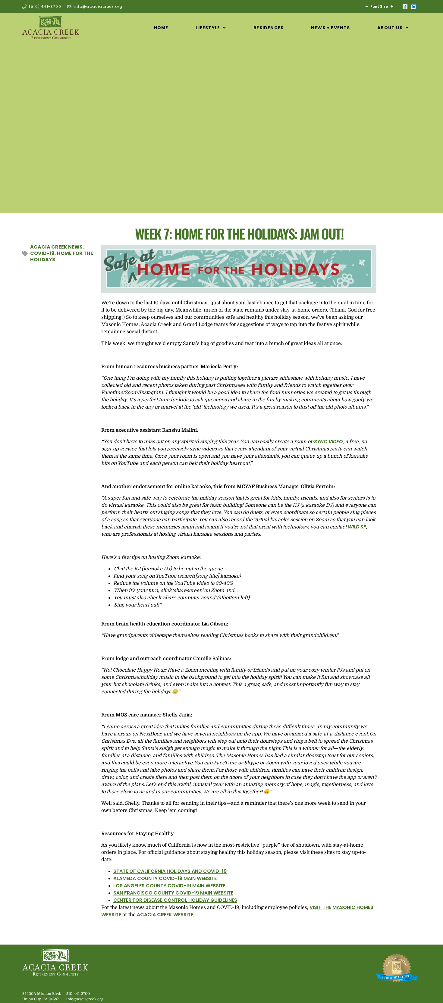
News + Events (330, 28)
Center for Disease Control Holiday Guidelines (175, 900)
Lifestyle (208, 28)
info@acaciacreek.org (84, 999)
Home (161, 28)
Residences (268, 28)
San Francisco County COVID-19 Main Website (173, 892)
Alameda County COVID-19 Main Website (165, 878)
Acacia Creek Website (165, 914)
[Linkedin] (413, 7)
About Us (390, 28)
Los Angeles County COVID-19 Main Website (169, 885)
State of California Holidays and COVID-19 (170, 871)
